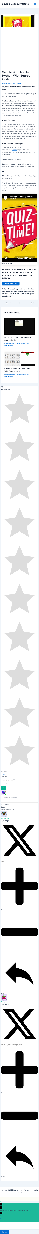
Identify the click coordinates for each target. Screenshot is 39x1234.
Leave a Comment (9, 343)
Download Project (11, 283)
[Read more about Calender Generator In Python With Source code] (19, 358)
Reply (3, 1221)
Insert (4, 1232)
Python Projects (21, 343)
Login (3, 774)
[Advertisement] (19, 49)
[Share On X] (19, 859)
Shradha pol (5, 818)
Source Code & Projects (15, 3)
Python (14, 150)
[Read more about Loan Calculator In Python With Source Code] (19, 326)
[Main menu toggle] (35, 4)
